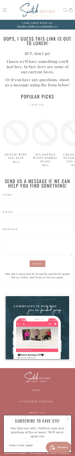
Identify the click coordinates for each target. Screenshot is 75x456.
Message (10, 229)
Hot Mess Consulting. (58, 453)
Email (8, 211)
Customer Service (36, 401)
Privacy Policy (20, 277)
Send (37, 263)
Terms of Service (45, 277)
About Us (36, 412)
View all (37, 104)
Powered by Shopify (16, 453)
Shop (36, 390)
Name (7, 194)
